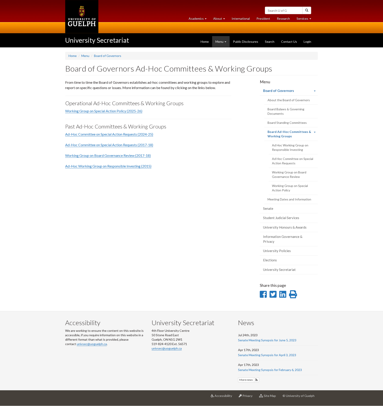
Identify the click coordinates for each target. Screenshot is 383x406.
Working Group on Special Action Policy (290, 188)
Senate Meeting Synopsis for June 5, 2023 (267, 340)
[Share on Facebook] (263, 294)
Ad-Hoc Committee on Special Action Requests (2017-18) (109, 145)
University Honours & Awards (285, 227)
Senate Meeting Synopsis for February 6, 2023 (270, 370)
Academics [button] (199, 19)
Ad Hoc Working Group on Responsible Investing (290, 147)
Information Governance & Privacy (282, 239)
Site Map (271, 397)
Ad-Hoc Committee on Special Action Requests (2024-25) (109, 134)
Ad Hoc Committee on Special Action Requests (292, 161)
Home (205, 41)
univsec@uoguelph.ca (92, 344)
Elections (270, 260)
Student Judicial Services (281, 218)
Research (285, 19)
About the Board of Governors (289, 100)
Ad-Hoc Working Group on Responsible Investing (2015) (108, 166)
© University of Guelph (299, 396)
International (241, 18)
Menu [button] (219, 41)
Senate (268, 208)
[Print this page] (293, 294)
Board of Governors (107, 56)
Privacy (249, 397)
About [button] (220, 19)
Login (307, 41)
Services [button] (306, 19)
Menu (85, 56)
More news (246, 379)
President (263, 18)
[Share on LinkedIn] (282, 294)
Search (269, 41)
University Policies (277, 251)
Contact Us (289, 41)
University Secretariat (97, 40)
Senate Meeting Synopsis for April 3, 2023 (267, 355)
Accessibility (224, 397)
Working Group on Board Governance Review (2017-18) (108, 155)
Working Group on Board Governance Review (289, 174)
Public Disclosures (245, 41)
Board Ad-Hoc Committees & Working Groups (289, 135)
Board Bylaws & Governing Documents (286, 111)
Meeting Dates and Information (289, 199)
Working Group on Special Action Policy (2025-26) (103, 111)
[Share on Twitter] (273, 294)
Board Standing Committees (287, 122)
